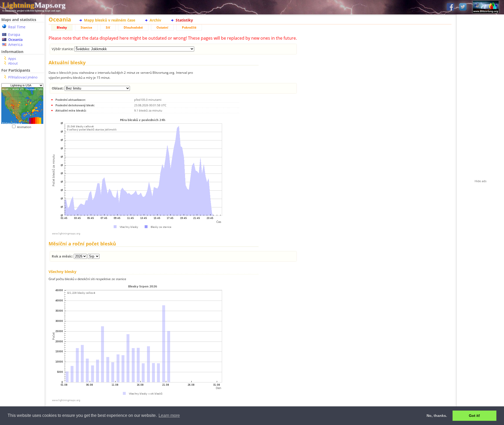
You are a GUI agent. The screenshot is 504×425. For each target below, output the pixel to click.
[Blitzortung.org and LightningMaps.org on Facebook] (450, 7)
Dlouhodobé (133, 27)
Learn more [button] (169, 415)
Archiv (155, 20)
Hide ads (480, 181)
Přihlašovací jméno (23, 77)
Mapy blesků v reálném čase (109, 20)
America (15, 44)
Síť (108, 27)
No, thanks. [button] (437, 415)
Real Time (16, 26)
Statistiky (184, 20)
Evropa (14, 34)
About (13, 63)
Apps (12, 58)
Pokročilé (189, 27)
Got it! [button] (474, 415)
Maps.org (34, 5)
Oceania (15, 39)
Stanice (86, 27)
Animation (25, 127)
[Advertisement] (22, 236)
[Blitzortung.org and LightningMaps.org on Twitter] (463, 7)
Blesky (62, 27)
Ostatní (162, 27)
